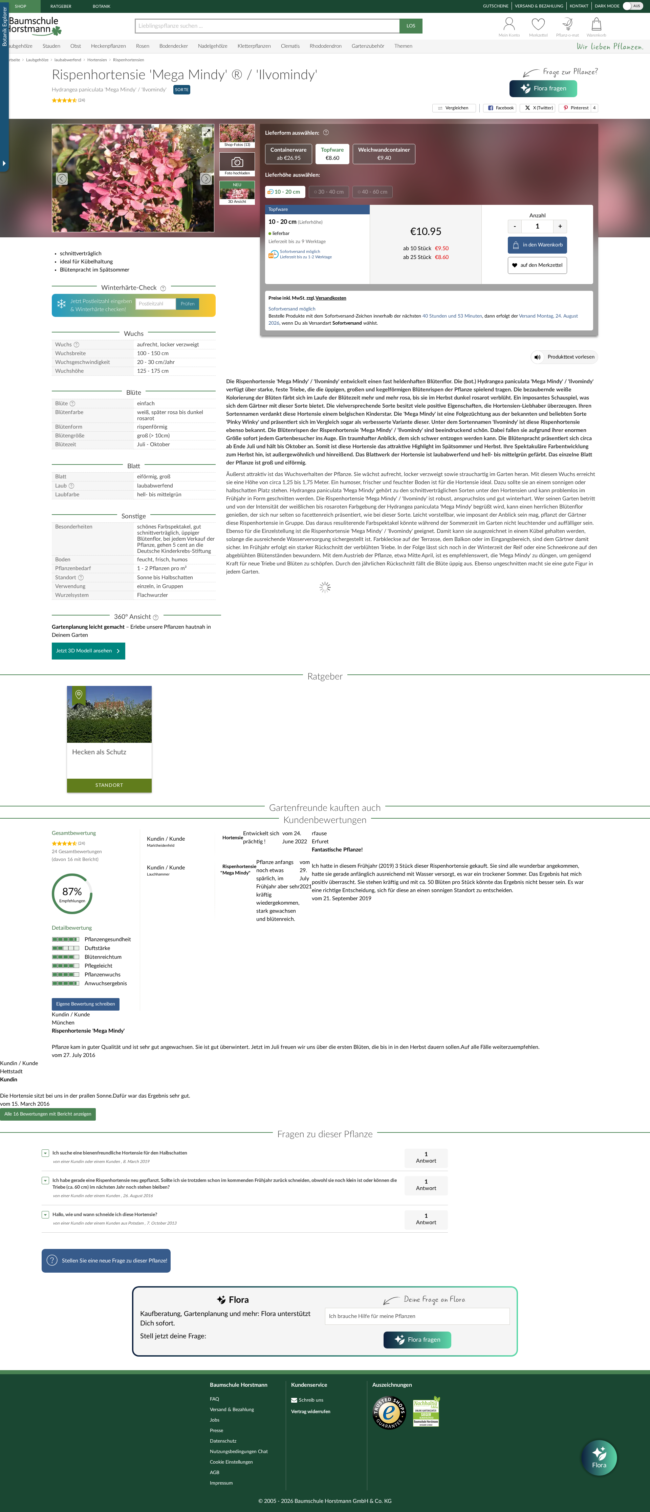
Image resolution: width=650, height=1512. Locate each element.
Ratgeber (60, 6)
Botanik (101, 6)
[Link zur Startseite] (34, 26)
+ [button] (560, 226)
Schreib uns (311, 1400)
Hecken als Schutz (99, 752)
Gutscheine (495, 6)
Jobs (214, 1420)
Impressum (221, 1483)
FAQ (214, 1399)
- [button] (515, 226)
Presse (216, 1430)
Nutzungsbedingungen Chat (239, 1451)
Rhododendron (326, 46)
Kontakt (579, 6)
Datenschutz (223, 1441)
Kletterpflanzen (254, 46)
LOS (411, 26)
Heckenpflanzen (108, 46)
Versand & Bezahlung (539, 6)
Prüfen (188, 304)
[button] (454, 108)
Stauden (51, 46)
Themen (403, 46)
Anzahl (537, 215)
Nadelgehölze (213, 46)
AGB (214, 1472)
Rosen (142, 46)
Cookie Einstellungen (231, 1462)
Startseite (11, 60)
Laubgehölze (18, 46)
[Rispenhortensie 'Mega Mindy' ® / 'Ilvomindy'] (133, 178)
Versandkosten (331, 298)
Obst (75, 46)
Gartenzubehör (368, 46)
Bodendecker (173, 46)
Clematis (290, 46)
